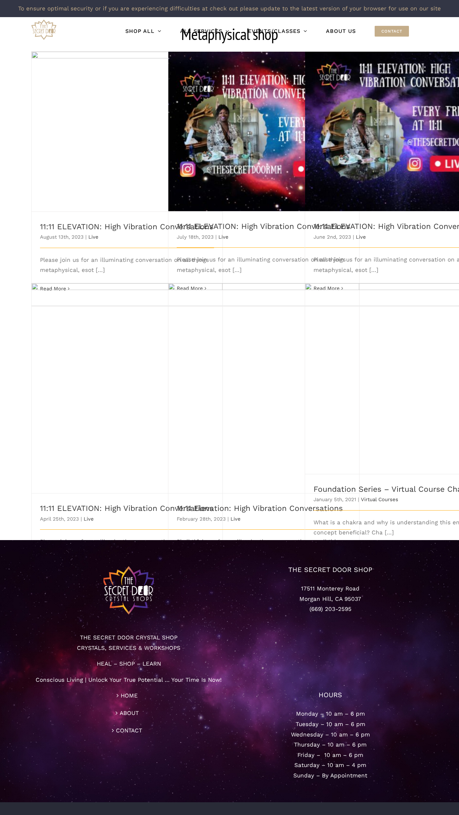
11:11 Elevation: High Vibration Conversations (263, 382)
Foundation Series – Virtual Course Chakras (400, 372)
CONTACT (129, 730)
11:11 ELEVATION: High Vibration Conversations (127, 125)
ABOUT (129, 713)
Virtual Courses (379, 499)
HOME (129, 695)
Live (93, 237)
